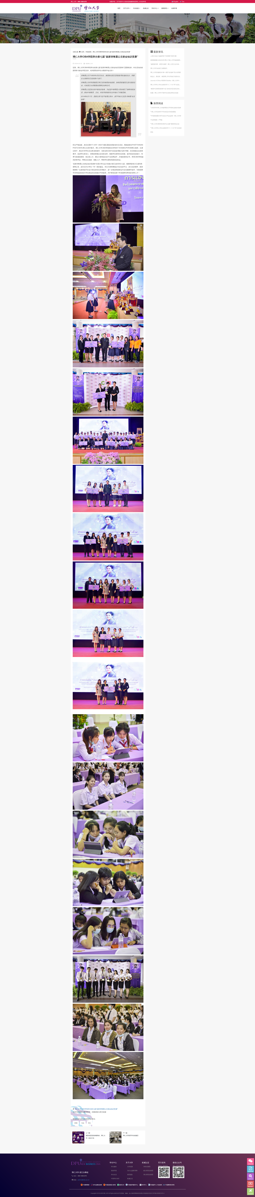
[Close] (154, 23)
